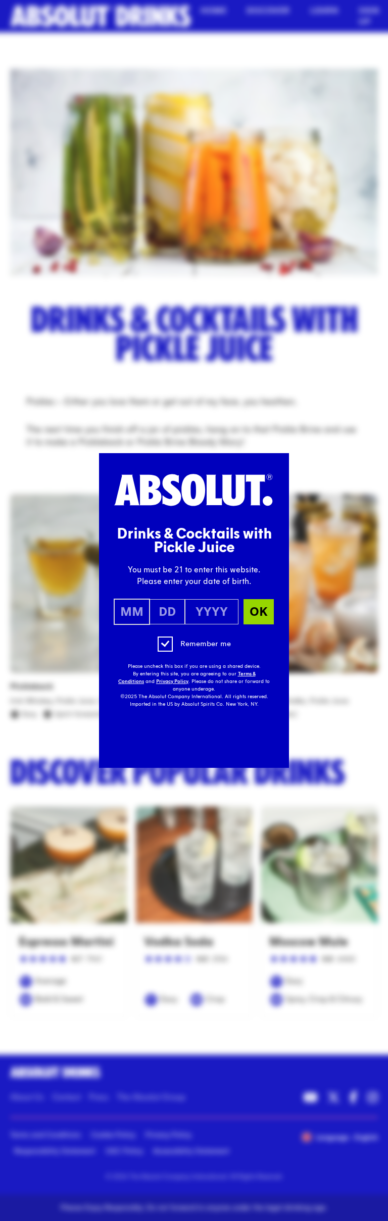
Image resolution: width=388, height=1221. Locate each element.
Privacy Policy (172, 681)
